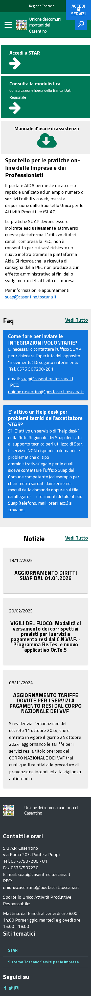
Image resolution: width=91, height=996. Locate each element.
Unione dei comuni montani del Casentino (45, 25)
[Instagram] (16, 988)
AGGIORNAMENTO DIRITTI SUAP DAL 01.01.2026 (45, 575)
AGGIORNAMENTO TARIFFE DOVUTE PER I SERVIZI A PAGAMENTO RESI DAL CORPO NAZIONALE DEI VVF (45, 703)
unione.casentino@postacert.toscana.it (46, 391)
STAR (13, 950)
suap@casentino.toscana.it (30, 296)
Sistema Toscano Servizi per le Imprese (43, 962)
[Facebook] (5, 988)
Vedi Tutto (76, 320)
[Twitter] (11, 988)
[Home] (22, 25)
